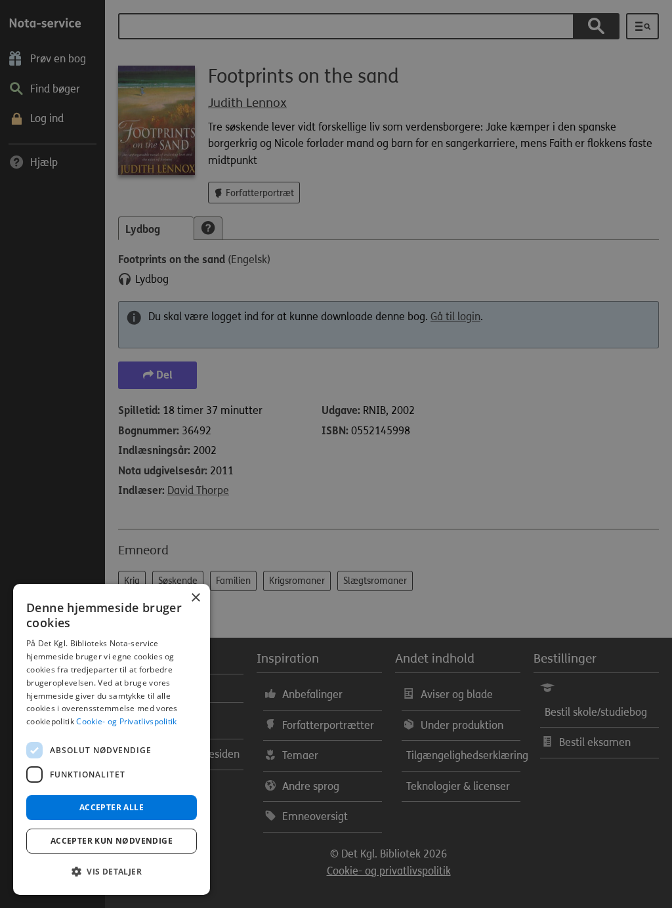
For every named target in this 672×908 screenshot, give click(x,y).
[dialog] (111, 739)
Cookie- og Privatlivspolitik (126, 721)
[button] (111, 872)
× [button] (195, 598)
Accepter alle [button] (111, 807)
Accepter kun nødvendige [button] (112, 840)
